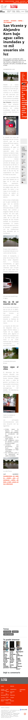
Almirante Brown (9, 11)
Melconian (12, 695)
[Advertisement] (14, 500)
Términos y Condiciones (5, 707)
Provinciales (8, 703)
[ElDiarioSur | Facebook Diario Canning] (22, 679)
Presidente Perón (8, 700)
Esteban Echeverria (9, 1)
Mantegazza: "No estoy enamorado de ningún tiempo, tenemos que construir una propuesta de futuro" (19, 660)
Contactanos (22, 689)
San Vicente (23, 1)
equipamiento (13, 689)
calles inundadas (8, 634)
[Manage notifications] (25, 714)
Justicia (22, 11)
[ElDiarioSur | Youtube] (24, 682)
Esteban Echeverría (18, 11)
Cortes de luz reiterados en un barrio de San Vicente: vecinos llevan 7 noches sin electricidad (13, 659)
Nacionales (3, 695)
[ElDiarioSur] (4, 680)
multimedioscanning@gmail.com (7, 712)
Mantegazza (19, 648)
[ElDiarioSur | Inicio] (26, 686)
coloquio (12, 697)
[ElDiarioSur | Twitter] (24, 679)
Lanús (2, 692)
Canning (17, 1)
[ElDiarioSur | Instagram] (22, 682)
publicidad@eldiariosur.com (7, 713)
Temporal (15, 631)
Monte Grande (13, 11)
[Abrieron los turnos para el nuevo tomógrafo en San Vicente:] (5, 650)
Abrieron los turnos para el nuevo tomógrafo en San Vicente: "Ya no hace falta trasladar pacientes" (6, 659)
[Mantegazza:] (18, 650)
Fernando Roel (12, 692)
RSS (20, 691)
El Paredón (12, 700)
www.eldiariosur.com (5, 710)
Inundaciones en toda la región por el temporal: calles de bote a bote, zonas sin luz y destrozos (10, 480)
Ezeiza (7, 697)
